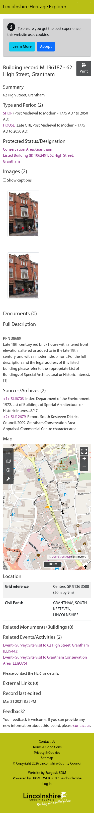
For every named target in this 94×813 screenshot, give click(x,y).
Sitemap (47, 758)
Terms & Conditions (47, 747)
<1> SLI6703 (13, 399)
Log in (47, 784)
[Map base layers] (8, 461)
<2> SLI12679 (14, 417)
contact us (81, 726)
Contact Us (47, 742)
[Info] (8, 470)
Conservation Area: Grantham (27, 150)
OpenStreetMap (61, 557)
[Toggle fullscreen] (84, 451)
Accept (46, 47)
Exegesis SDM (55, 773)
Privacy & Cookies (47, 753)
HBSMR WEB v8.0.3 (46, 778)
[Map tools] (8, 479)
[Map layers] (8, 452)
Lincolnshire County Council (60, 764)
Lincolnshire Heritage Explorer (34, 7)
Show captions (19, 181)
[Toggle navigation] (84, 7)
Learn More (22, 47)
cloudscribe (72, 778)
